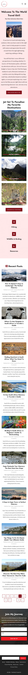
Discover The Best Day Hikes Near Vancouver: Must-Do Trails (14, 575)
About (3, 662)
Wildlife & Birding (10, 662)
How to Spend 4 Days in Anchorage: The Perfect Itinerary (14, 286)
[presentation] (14, 275)
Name (3, 628)
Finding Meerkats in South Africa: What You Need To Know (14, 359)
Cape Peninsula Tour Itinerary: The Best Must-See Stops (14, 467)
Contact (21, 664)
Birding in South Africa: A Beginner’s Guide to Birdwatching (14, 433)
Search (23, 658)
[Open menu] (25, 4)
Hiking (17, 662)
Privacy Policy (14, 667)
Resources (15, 664)
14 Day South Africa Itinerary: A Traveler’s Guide (14, 396)
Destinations (23, 662)
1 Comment (13, 329)
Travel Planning (8, 664)
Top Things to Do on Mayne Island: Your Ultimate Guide (14, 539)
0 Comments (13, 291)
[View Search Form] (22, 4)
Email (3, 632)
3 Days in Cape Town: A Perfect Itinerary (14, 503)
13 (18, 600)
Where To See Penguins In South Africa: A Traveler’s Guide (14, 323)
